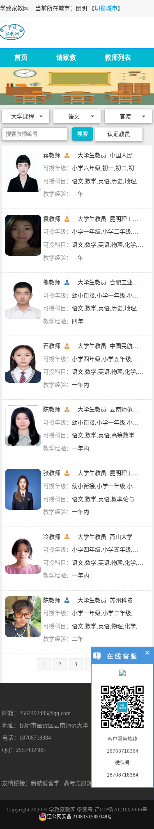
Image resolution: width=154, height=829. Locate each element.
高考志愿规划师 (84, 783)
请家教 (66, 57)
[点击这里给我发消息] (122, 674)
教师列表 (118, 57)
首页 (21, 57)
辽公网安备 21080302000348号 (79, 817)
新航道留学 (45, 783)
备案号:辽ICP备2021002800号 (112, 809)
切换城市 (105, 8)
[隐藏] (147, 654)
